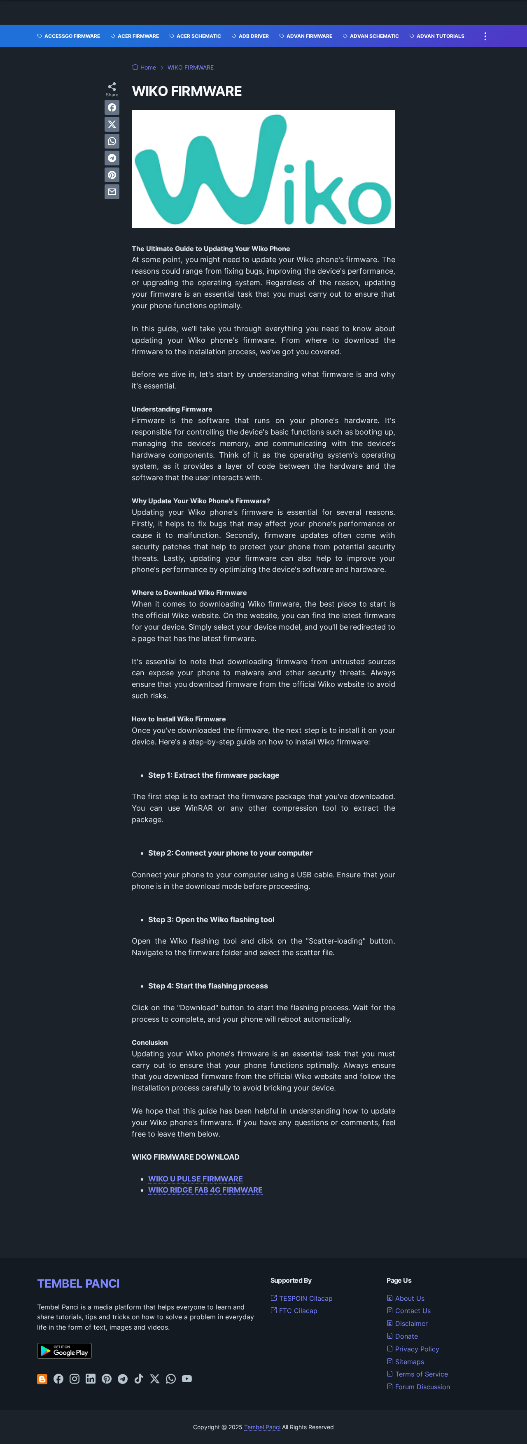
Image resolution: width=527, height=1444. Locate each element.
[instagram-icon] (74, 1379)
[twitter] (112, 124)
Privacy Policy (416, 1349)
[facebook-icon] (58, 1379)
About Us (408, 1298)
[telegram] (112, 158)
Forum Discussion (421, 1387)
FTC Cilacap (297, 1311)
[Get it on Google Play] (64, 1356)
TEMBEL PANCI (78, 1284)
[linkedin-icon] (91, 1379)
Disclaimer (410, 1323)
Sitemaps (408, 1362)
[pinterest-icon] (107, 1379)
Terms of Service (420, 1374)
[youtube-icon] (187, 1379)
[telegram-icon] (123, 1379)
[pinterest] (112, 174)
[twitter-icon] (155, 1379)
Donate (405, 1336)
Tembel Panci (262, 1426)
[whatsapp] (112, 141)
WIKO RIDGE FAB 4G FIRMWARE (205, 1190)
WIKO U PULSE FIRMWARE (195, 1178)
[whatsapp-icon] (171, 1379)
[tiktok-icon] (139, 1379)
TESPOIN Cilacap (305, 1298)
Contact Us (412, 1311)
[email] (112, 191)
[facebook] (112, 107)
